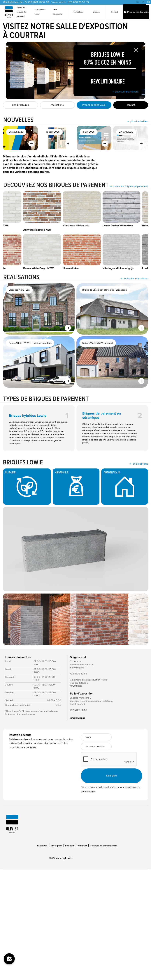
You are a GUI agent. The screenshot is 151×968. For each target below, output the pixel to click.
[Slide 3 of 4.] (75, 619)
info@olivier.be (14, 2)
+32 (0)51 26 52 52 (38, 2)
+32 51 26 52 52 (78, 710)
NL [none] (137, 2)
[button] (10, 619)
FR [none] (148, 2)
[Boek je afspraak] (9, 958)
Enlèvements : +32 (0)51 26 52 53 (70, 2)
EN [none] (143, 2)
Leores (69, 858)
